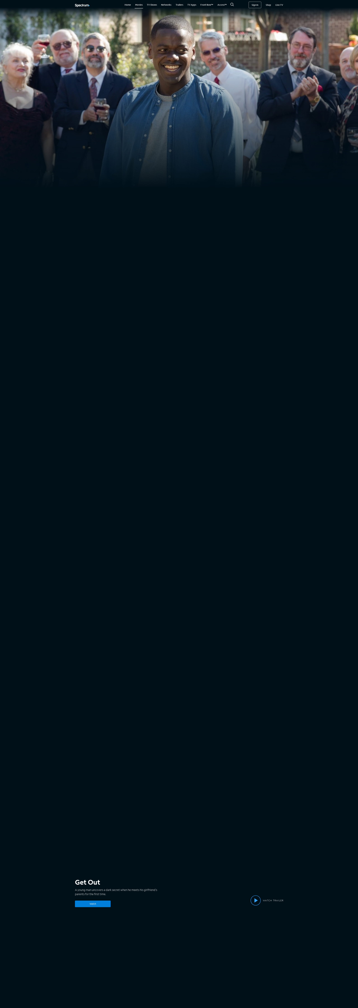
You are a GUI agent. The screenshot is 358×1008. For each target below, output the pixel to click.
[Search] (232, 5)
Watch (93, 903)
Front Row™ (206, 4)
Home (128, 4)
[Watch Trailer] (256, 900)
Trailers (179, 4)
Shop (268, 4)
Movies (139, 4)
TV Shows (152, 4)
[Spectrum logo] (82, 6)
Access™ (222, 4)
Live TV (279, 4)
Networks (166, 4)
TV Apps (191, 4)
